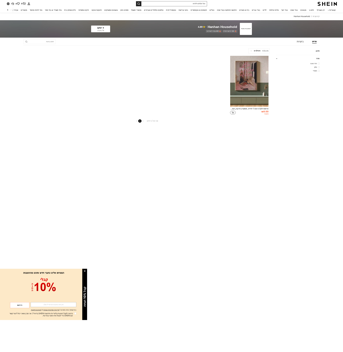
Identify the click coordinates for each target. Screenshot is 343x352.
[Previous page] (143, 121)
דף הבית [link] (316, 16)
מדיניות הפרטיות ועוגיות (51, 310)
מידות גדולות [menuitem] (274, 10)
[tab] (314, 41)
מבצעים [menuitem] (303, 10)
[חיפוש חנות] (26, 41)
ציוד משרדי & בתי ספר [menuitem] (53, 10)
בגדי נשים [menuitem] (294, 10)
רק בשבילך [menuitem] (321, 10)
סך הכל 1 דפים (152, 121)
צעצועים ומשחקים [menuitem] (111, 10)
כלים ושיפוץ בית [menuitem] (70, 10)
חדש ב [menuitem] (311, 10)
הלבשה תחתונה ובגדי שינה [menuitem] (227, 10)
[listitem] (229, 31)
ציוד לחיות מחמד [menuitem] (36, 10)
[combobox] (259, 50)
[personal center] (28, 3)
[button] (12, 3)
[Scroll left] (11, 10)
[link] (23, 3)
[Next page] (136, 121)
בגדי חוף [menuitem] (284, 10)
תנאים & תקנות (36, 310)
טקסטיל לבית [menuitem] (171, 10)
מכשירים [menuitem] (24, 10)
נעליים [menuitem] (212, 10)
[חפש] (138, 3)
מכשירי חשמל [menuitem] (136, 10)
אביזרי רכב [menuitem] (14, 10)
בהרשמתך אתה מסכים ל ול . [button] (53, 310)
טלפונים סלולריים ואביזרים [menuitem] (153, 10)
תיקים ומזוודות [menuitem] (84, 10)
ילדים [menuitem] (265, 10)
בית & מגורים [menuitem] (244, 10)
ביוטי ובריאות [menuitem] (183, 10)
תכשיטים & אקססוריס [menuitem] (199, 10)
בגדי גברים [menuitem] (256, 10)
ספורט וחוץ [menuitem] (124, 10)
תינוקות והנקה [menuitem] (97, 10)
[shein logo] (327, 4)
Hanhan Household (222, 27)
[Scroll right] (8, 10)
